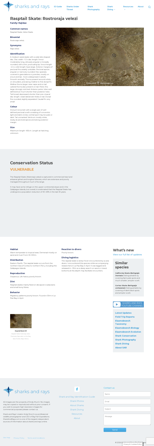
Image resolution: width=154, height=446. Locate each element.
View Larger (20, 319)
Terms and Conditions (36, 438)
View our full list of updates (127, 254)
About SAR (121, 347)
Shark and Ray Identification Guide (77, 397)
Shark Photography (125, 340)
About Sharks (77, 405)
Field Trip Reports (124, 317)
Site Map (6, 438)
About (77, 418)
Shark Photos (77, 401)
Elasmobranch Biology (127, 328)
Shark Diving (122, 343)
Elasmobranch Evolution (128, 332)
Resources (77, 414)
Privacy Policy (19, 438)
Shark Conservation (125, 336)
